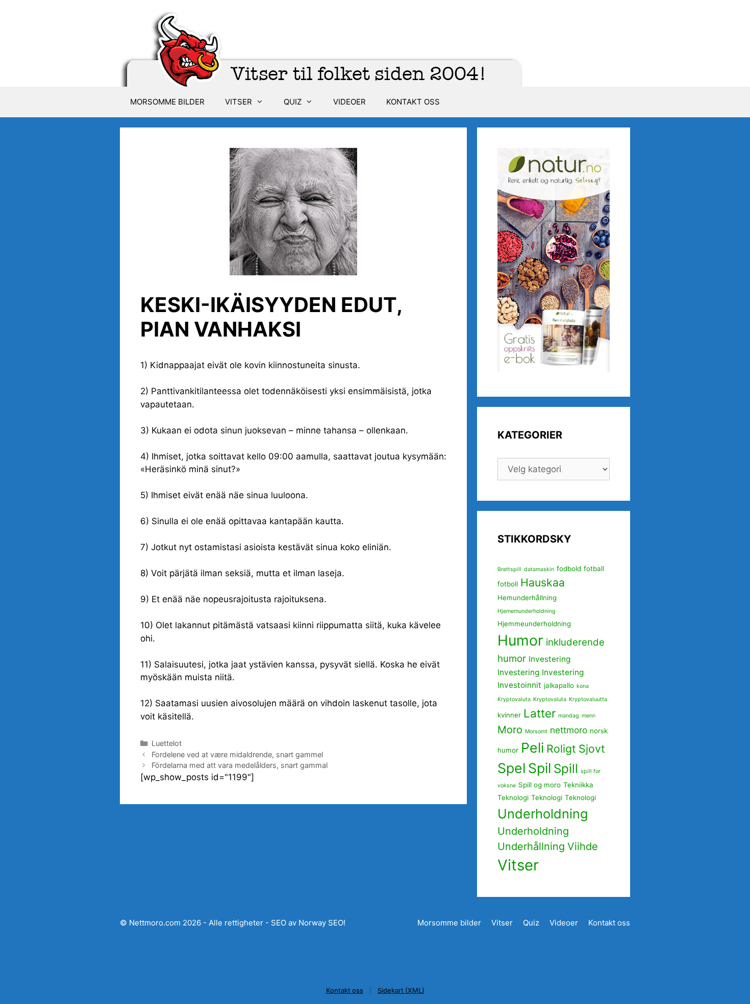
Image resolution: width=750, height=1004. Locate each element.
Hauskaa (542, 582)
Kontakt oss (413, 102)
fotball (594, 568)
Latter (539, 713)
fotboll (507, 584)
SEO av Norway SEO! (308, 923)
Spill (566, 768)
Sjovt (592, 748)
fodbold (569, 568)
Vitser (238, 102)
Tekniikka (578, 785)
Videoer (349, 102)
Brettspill (509, 569)
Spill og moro (539, 785)
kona (583, 686)
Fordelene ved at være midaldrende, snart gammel (237, 754)
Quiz (293, 102)
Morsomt (536, 731)
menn (588, 715)
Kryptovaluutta (588, 699)
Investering (549, 659)
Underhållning (531, 846)
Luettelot (167, 743)
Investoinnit (519, 685)
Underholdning (542, 813)
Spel (511, 768)
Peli (532, 747)
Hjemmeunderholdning (534, 624)
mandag (568, 715)
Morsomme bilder (167, 102)
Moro (509, 730)
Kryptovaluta (514, 699)
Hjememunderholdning (526, 611)
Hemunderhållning (527, 598)
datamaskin (539, 569)
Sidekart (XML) (401, 990)
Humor (520, 640)
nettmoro (568, 730)
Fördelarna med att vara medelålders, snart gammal (240, 765)
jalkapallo (559, 685)
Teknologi (513, 797)
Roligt (561, 748)
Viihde (582, 846)
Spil (539, 768)
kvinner (509, 715)
